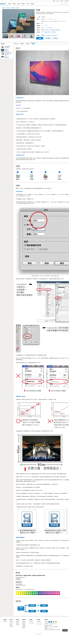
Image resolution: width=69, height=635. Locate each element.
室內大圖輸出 (13, 7)
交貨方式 (11, 623)
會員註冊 (61, 1)
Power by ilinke (39, 633)
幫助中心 (58, 1)
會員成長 (23, 627)
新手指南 (11, 621)
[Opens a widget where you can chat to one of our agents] (65, 630)
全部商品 (9, 3)
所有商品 (5, 621)
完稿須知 (17, 621)
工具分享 (27, 3)
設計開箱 (23, 3)
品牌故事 (23, 621)
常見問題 (11, 626)
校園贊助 (23, 626)
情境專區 (32, 3)
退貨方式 (11, 624)
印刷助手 (14, 3)
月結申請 (23, 624)
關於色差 (17, 623)
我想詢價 (54, 1)
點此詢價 (49, 625)
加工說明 (17, 624)
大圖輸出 (7, 7)
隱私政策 (23, 623)
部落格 (18, 3)
